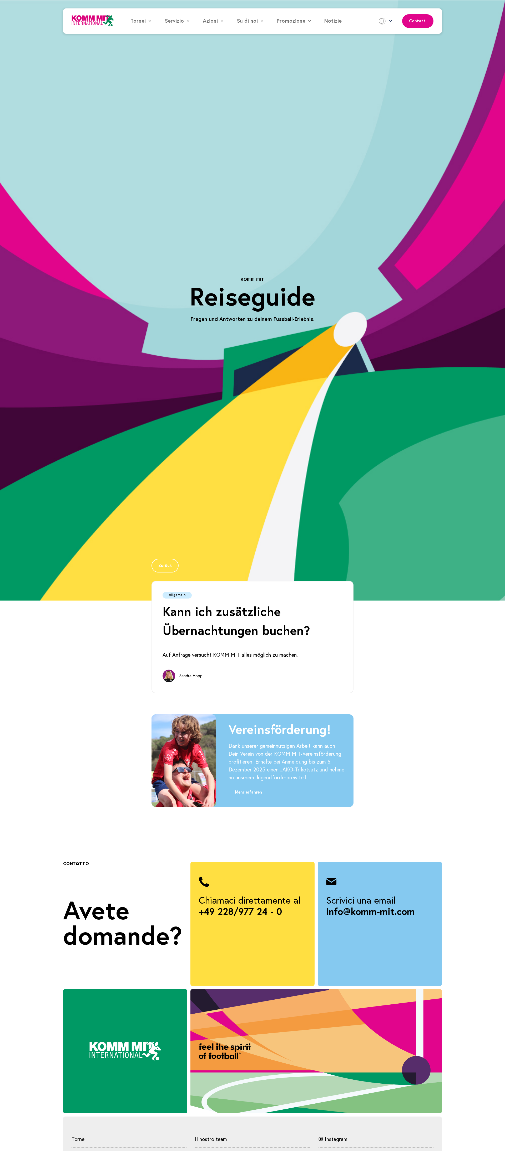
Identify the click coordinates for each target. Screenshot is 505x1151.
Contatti (418, 21)
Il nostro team (211, 1139)
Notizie (333, 21)
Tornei (78, 1139)
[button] (141, 21)
